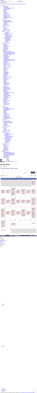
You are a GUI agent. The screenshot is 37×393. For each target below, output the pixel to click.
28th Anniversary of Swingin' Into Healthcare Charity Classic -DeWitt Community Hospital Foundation (34, 214)
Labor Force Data (6, 91)
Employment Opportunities (9, 35)
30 (5, 229)
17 (10, 206)
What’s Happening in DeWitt (8, 17)
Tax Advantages (6, 96)
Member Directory (6, 117)
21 (30, 206)
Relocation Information (7, 8)
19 (20, 206)
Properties (6, 32)
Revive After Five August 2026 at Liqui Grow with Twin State (23, 214)
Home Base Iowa (6, 9)
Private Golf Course (6, 56)
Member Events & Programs (8, 76)
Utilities (6, 41)
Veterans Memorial (6, 57)
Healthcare (5, 11)
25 (15, 219)
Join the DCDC (6, 148)
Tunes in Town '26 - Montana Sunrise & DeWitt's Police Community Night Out (13, 193)
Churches (5, 101)
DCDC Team (5, 47)
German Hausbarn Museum (8, 51)
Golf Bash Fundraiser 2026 (23, 193)
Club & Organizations (7, 13)
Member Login (6, 149)
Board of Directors (6, 46)
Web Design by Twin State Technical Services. (28, 392)
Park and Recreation (6, 15)
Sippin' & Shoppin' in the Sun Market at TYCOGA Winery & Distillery (3, 215)
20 (25, 206)
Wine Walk (5, 22)
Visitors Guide (6, 26)
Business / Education (8, 37)
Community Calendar (7, 16)
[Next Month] (23, 177)
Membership (5, 84)
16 (5, 206)
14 (30, 197)
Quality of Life (7, 42)
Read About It (6, 45)
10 (10, 197)
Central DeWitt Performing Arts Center (9, 52)
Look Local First (6, 6)
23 (5, 219)
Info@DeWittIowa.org (3, 240)
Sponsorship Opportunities (7, 95)
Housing (5, 10)
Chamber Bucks (6, 7)
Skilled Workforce (6, 34)
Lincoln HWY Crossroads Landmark (9, 92)
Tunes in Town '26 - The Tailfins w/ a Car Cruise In (13, 224)
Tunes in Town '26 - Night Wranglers (13, 215)
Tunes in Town (6, 23)
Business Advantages (7, 38)
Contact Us (5, 18)
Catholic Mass (33, 184)
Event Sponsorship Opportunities (8, 21)
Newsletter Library (6, 67)
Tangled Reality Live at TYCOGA (3, 226)
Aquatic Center (6, 55)
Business (5, 81)
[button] (32, 175)
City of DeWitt (6, 12)
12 (20, 197)
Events (5, 28)
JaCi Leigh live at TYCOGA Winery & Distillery (33, 203)
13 (25, 197)
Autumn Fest (5, 24)
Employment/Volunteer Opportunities (9, 108)
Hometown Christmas (7, 25)
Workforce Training (8, 36)
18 (15, 206)
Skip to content (2, 0)
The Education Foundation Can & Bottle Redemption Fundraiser (34, 182)
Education (5, 14)
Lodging (5, 27)
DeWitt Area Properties (7, 31)
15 (35, 197)
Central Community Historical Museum (9, 53)
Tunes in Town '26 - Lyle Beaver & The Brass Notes (13, 203)
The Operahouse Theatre (7, 54)
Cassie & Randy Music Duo (3, 203)
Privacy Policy (6, 68)
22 (35, 206)
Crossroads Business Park (9, 33)
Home (1, 166)
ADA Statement (4, 389)
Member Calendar (6, 49)
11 (15, 197)
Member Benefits (6, 72)
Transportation (7, 40)
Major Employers (6, 93)
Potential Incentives (8, 140)
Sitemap (3, 390)
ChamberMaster (6, 75)
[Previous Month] (14, 177)
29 (35, 219)
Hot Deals (5, 44)
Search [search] (33, 172)
